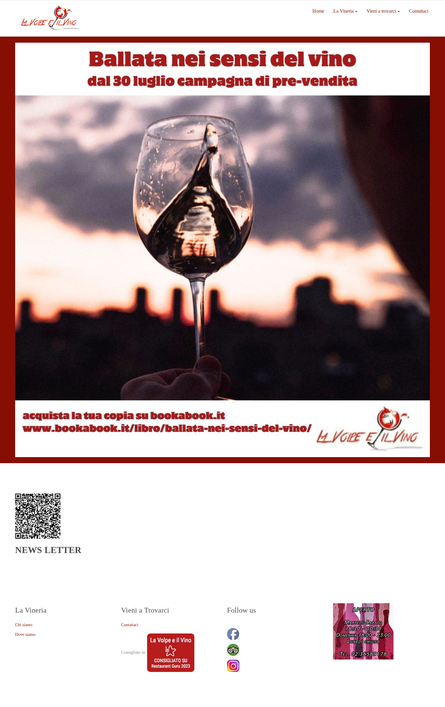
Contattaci (418, 11)
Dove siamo (25, 634)
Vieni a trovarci (381, 11)
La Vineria (343, 11)
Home (318, 11)
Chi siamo (23, 625)
